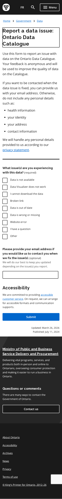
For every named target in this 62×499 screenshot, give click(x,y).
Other (13, 236)
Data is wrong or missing (25, 215)
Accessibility (10, 445)
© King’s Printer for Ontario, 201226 (24, 485)
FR (22, 7)
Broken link (17, 200)
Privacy (7, 469)
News (6, 461)
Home (6, 21)
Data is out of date (21, 208)
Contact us (31, 409)
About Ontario (11, 437)
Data (40, 21)
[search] (32, 7)
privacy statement (16, 150)
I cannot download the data (26, 193)
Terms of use (10, 477)
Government (23, 21)
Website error (18, 222)
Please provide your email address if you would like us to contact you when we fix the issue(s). (30, 253)
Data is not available (22, 179)
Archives (8, 453)
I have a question (20, 229)
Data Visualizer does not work (28, 186)
